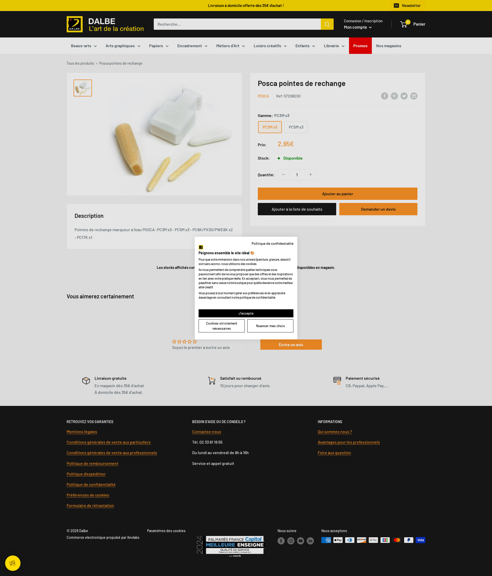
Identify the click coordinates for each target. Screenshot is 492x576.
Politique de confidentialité (272, 243)
